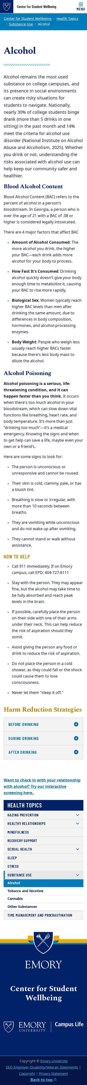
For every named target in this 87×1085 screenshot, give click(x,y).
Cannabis (15, 898)
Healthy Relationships (26, 823)
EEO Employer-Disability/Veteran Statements (42, 1067)
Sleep (12, 857)
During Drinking (23, 738)
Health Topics (67, 18)
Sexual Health (19, 849)
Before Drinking (23, 724)
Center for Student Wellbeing (36, 6)
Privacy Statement (53, 1073)
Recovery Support (22, 840)
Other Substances (22, 906)
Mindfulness (18, 832)
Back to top (41, 1080)
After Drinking (22, 752)
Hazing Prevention (23, 815)
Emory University (54, 1061)
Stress (13, 866)
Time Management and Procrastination (39, 915)
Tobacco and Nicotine (25, 891)
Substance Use (21, 24)
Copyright (27, 1073)
